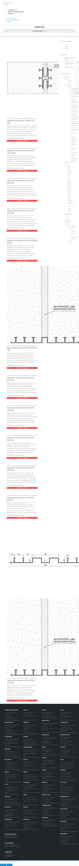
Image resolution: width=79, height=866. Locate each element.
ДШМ (69, 193)
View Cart (3, 865)
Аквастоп (9, 118)
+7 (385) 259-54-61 (12, 10)
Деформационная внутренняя (28, 118)
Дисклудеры (68, 220)
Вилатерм (67, 77)
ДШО (69, 196)
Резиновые (70, 241)
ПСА (69, 210)
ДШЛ (69, 191)
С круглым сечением (73, 231)
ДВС (69, 167)
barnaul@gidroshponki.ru (16, 11)
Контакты (11, 13)
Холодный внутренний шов (74, 144)
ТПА (69, 218)
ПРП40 (69, 81)
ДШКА (69, 189)
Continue (9, 865)
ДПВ (69, 173)
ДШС (69, 198)
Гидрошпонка (15, 118)
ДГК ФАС (70, 171)
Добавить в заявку (22, 140)
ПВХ (66, 44)
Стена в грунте (69, 61)
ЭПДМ (66, 48)
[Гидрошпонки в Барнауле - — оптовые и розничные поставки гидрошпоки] (10, 3)
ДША (69, 181)
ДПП (69, 175)
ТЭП (66, 46)
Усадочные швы (69, 67)
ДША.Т (69, 183)
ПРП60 (69, 82)
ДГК (69, 169)
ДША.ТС (70, 185)
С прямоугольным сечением (75, 237)
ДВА (69, 166)
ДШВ (69, 187)
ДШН (69, 195)
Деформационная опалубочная (28, 148)
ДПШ (69, 179)
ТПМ (69, 212)
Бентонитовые (71, 225)
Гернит (66, 79)
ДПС (69, 177)
